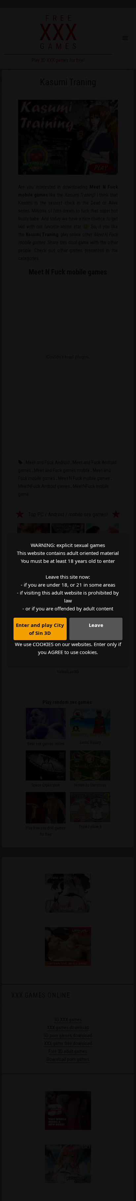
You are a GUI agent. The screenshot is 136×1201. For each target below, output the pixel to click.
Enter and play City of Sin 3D (40, 629)
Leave (96, 625)
